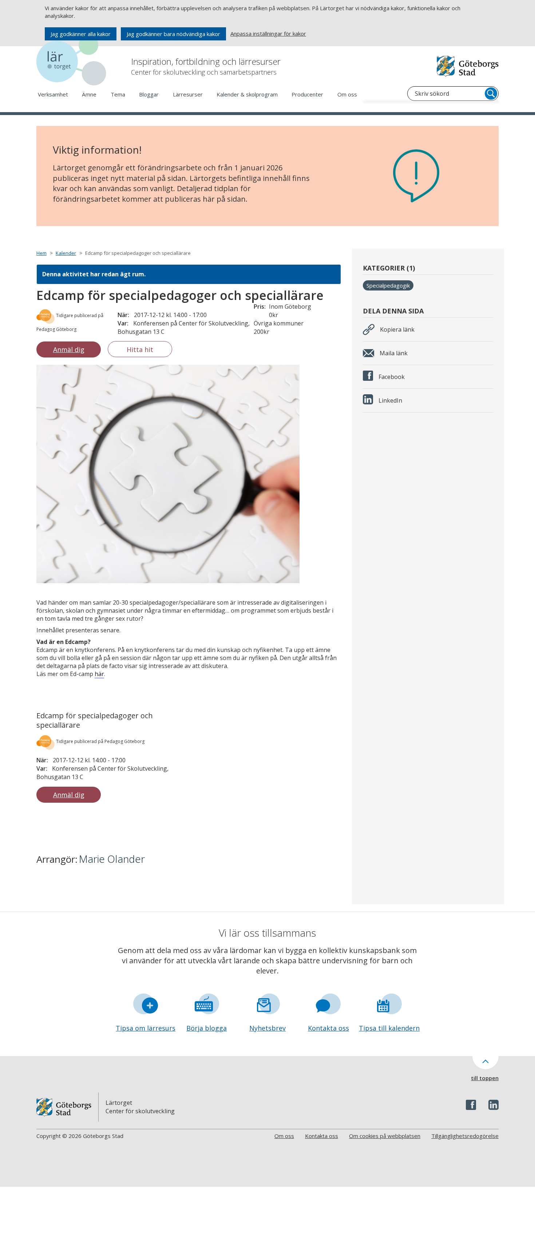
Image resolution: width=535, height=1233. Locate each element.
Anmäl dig (68, 349)
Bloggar (149, 94)
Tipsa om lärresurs (145, 1028)
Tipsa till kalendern (389, 1028)
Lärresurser (188, 94)
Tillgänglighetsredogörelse (465, 1135)
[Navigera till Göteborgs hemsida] (468, 66)
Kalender (66, 253)
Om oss (347, 94)
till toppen (485, 1078)
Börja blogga (206, 1028)
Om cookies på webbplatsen (384, 1135)
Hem (41, 253)
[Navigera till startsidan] (72, 61)
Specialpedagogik (388, 285)
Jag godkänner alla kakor (81, 33)
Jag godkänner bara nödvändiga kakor (173, 33)
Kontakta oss (328, 1028)
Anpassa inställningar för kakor (268, 33)
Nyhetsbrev (267, 1028)
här (99, 674)
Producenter (307, 94)
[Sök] (491, 93)
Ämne (89, 94)
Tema (118, 94)
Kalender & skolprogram (247, 94)
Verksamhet (53, 94)
